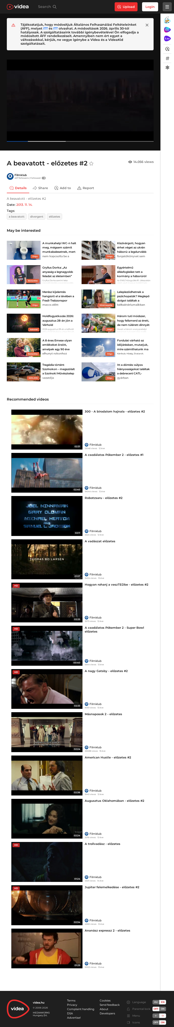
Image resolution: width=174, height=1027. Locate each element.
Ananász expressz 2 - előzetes (107, 930)
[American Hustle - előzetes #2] (46, 775)
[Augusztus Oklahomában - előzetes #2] (46, 819)
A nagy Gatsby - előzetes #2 (106, 671)
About (104, 1009)
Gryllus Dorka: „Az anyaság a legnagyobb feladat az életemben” (57, 272)
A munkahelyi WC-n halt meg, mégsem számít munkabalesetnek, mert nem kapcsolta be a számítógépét (59, 251)
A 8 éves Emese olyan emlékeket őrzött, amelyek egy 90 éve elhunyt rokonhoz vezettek (57, 349)
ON (162, 1008)
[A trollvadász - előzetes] (46, 862)
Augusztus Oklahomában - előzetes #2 (114, 800)
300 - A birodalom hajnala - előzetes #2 (115, 411)
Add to (65, 188)
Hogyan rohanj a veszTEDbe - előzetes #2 (116, 584)
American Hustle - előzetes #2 (108, 757)
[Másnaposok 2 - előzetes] (46, 732)
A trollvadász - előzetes (102, 844)
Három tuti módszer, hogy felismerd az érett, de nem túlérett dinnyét (133, 320)
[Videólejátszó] (80, 100)
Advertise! (74, 1017)
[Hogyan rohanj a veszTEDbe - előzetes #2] (46, 603)
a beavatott (16, 216)
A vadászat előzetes (100, 541)
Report (88, 188)
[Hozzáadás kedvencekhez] (91, 164)
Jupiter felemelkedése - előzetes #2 (112, 887)
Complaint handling (80, 1009)
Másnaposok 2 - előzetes (103, 714)
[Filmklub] (10, 176)
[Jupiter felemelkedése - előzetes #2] (46, 905)
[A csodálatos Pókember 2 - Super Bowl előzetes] (46, 646)
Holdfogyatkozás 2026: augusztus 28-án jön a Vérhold (58, 320)
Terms (71, 1000)
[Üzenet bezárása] (147, 25)
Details (21, 188)
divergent (36, 216)
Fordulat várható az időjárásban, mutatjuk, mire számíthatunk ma (132, 345)
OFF (156, 1022)
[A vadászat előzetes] (46, 559)
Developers (107, 1013)
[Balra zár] (155, 1015)
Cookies (105, 1000)
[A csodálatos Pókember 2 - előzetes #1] (46, 473)
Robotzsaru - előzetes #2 (104, 498)
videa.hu (38, 1002)
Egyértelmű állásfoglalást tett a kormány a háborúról (131, 272)
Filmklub (20, 175)
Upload (129, 7)
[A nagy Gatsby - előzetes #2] (46, 689)
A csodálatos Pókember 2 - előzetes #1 (114, 455)
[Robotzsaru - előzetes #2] (46, 516)
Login (150, 7)
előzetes (54, 216)
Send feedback (110, 1004)
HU (156, 1002)
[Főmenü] (167, 6)
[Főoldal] (18, 7)
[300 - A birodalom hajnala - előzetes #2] (46, 430)
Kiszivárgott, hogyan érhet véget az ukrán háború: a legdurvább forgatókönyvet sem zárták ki (131, 251)
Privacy (72, 1004)
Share (43, 188)
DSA (70, 1013)
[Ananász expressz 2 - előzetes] (46, 949)
